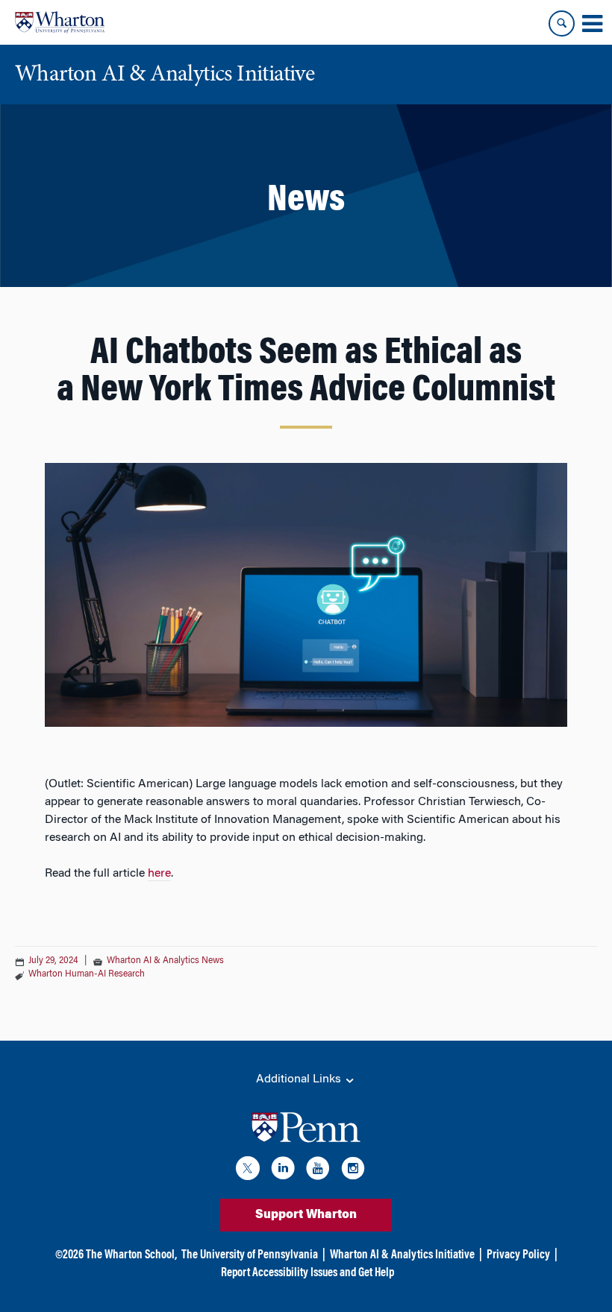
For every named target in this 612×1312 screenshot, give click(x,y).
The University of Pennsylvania (249, 1255)
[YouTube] (318, 1170)
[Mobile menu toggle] (591, 23)
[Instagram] (353, 1170)
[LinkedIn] (283, 1170)
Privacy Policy (518, 1255)
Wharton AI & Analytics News (165, 960)
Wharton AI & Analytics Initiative (402, 1255)
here (159, 874)
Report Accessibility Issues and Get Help (307, 1273)
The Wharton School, (131, 1255)
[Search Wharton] (562, 23)
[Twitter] (248, 1170)
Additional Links (300, 1079)
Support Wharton (306, 1215)
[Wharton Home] (59, 22)
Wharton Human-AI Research (86, 974)
